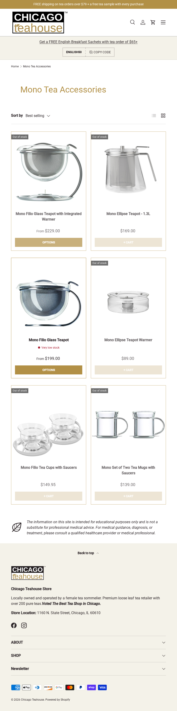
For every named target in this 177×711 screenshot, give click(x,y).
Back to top (86, 553)
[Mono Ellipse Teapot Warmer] (128, 295)
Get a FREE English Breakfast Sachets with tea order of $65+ (88, 42)
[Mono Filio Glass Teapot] (48, 295)
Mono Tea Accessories (37, 66)
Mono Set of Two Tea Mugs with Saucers (128, 470)
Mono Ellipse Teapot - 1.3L (128, 214)
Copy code (102, 52)
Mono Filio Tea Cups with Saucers (49, 467)
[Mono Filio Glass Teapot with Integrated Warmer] (48, 169)
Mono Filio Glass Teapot (49, 340)
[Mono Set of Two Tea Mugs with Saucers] (128, 422)
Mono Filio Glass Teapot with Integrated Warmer (49, 216)
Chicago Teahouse (32, 699)
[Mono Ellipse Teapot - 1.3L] (128, 169)
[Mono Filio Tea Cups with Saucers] (48, 422)
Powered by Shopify (57, 699)
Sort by (17, 115)
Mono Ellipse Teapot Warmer (128, 340)
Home (15, 66)
